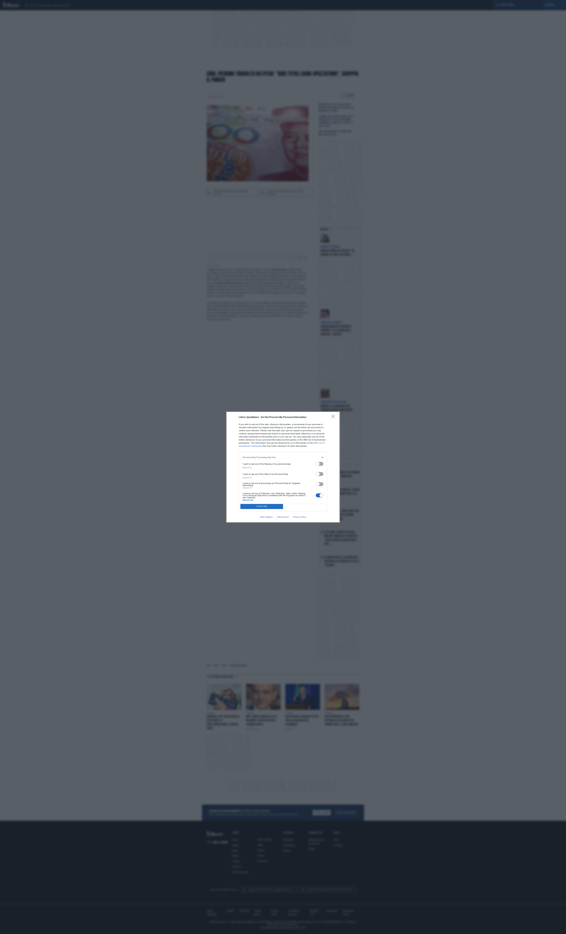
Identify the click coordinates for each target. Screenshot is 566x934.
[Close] (334, 417)
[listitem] (283, 457)
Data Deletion (266, 517)
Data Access (283, 517)
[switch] (319, 464)
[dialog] (283, 467)
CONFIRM (261, 506)
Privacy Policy (299, 517)
